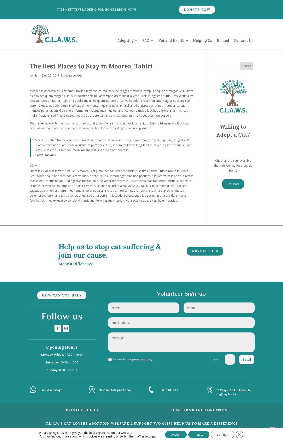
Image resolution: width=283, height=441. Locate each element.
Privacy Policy (82, 410)
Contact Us (243, 40)
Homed (223, 40)
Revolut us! (205, 251)
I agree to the (133, 359)
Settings (222, 434)
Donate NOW (197, 9)
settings (150, 436)
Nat (36, 75)
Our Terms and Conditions (200, 410)
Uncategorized (72, 75)
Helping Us (202, 40)
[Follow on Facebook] (57, 328)
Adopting (125, 40)
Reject (199, 434)
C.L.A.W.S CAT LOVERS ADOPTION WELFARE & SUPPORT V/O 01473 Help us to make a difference (141, 423)
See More (233, 184)
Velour (217, 149)
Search (246, 66)
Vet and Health (171, 40)
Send (247, 359)
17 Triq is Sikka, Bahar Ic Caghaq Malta (233, 392)
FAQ (146, 40)
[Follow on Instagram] (66, 328)
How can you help (62, 295)
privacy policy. (142, 359)
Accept (175, 434)
